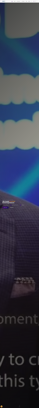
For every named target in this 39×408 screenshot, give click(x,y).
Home (12, 1)
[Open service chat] (1, 406)
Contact (29, 1)
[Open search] (31, 1)
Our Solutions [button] (18, 1)
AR (35, 1)
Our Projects (23, 1)
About (14, 1)
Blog (26, 1)
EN (34, 1)
